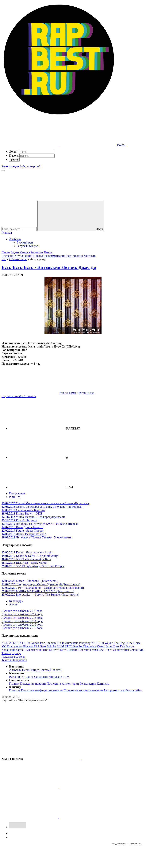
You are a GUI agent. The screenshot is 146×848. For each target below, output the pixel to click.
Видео (15, 252)
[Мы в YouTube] (87, 817)
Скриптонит (121, 649)
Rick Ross (40, 646)
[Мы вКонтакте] (52, 758)
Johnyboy (84, 643)
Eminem (51, 643)
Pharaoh (28, 646)
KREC (95, 643)
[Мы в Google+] (87, 788)
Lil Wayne (106, 643)
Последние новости (33, 683)
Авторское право (114, 690)
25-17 (5, 643)
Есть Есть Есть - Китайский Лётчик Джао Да (49, 267)
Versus (101, 646)
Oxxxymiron (14, 646)
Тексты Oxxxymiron (14, 660)
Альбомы (15, 239)
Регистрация (74, 255)
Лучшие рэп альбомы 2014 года (22, 621)
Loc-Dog (119, 643)
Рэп (4, 259)
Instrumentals (70, 643)
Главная (7, 232)
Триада (16, 653)
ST (66, 646)
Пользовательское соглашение (83, 690)
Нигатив (72, 649)
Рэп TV (64, 676)
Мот (63, 649)
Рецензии (37, 252)
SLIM (60, 646)
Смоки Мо (137, 649)
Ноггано (83, 649)
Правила (14, 690)
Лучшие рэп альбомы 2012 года (22, 614)
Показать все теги (13, 656)
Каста (19, 649)
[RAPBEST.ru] (59, 115)
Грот (116, 646)
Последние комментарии (49, 255)
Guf (58, 643)
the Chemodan (87, 646)
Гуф (122, 646)
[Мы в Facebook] (30, 788)
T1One (73, 646)
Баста (109, 646)
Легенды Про (39, 649)
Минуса (25, 252)
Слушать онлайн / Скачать (19, 396)
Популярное (17, 493)
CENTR (20, 643)
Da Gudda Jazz (35, 643)
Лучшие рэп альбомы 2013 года (22, 617)
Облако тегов (18, 259)
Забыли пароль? (30, 166)
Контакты (89, 255)
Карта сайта (134, 690)
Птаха (94, 649)
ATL (12, 643)
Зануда (130, 646)
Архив (13, 604)
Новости (55, 669)
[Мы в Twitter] (109, 758)
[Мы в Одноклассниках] (30, 817)
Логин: (13, 151)
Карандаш (8, 649)
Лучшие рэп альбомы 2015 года (22, 624)
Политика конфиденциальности (42, 690)
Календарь (16, 601)
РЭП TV (14, 496)
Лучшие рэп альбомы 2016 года (22, 628)
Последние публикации (17, 255)
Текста (48, 252)
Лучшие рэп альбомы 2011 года (22, 610)
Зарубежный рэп (27, 245)
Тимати (6, 653)
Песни (6, 252)
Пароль (14, 155)
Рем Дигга (105, 649)
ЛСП (27, 649)
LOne (129, 643)
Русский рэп (25, 242)
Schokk (51, 646)
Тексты (44, 669)
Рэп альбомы (67, 392)
